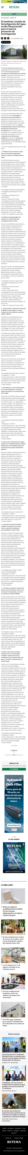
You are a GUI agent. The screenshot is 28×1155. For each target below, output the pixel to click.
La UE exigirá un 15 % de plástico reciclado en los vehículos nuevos (11, 967)
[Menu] (2, 7)
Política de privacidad (17, 1148)
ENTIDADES (16, 1130)
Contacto (14, 1133)
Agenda (4, 1130)
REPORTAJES (18, 1128)
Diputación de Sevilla (9, 1091)
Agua (12, 18)
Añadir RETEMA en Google (17, 38)
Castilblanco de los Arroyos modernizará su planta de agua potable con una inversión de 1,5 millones (13, 1085)
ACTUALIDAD (11, 1128)
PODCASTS (10, 1130)
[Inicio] (14, 7)
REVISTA (5, 1128)
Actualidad (5, 18)
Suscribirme (14, 769)
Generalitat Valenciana (10, 1062)
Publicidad (23, 1130)
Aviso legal (8, 1148)
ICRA (14, 754)
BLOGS (23, 1128)
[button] (2, 38)
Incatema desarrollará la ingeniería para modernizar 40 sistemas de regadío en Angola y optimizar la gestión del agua (13, 1114)
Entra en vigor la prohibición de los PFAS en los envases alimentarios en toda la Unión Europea (12, 911)
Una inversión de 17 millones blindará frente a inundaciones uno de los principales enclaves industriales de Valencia (14, 1057)
